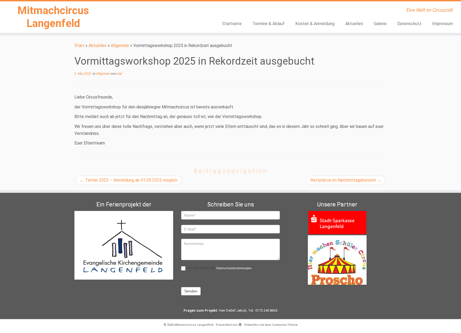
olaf (119, 74)
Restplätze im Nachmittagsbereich (345, 180)
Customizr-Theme (285, 325)
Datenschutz (409, 23)
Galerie (380, 23)
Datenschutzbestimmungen (234, 268)
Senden (190, 291)
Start (79, 45)
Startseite (232, 23)
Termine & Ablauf (268, 23)
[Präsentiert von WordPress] (240, 324)
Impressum (442, 23)
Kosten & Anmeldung (315, 23)
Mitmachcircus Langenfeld (53, 17)
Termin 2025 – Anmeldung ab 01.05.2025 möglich (128, 180)
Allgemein (120, 45)
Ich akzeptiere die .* (220, 268)
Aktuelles (354, 23)
